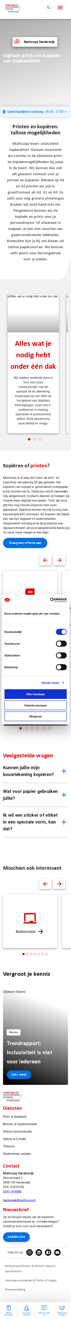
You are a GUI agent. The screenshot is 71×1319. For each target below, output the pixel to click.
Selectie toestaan (35, 705)
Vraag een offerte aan (25, 543)
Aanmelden (16, 1237)
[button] (60, 7)
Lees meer (19, 1074)
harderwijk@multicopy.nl (19, 1200)
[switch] (61, 644)
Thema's (9, 1146)
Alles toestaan (35, 694)
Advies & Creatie (14, 1139)
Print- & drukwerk (15, 1116)
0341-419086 (12, 1191)
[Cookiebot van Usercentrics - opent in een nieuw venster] (50, 600)
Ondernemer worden (17, 1153)
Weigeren (35, 716)
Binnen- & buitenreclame (20, 1124)
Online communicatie (17, 1131)
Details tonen (50, 682)
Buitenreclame (26, 931)
